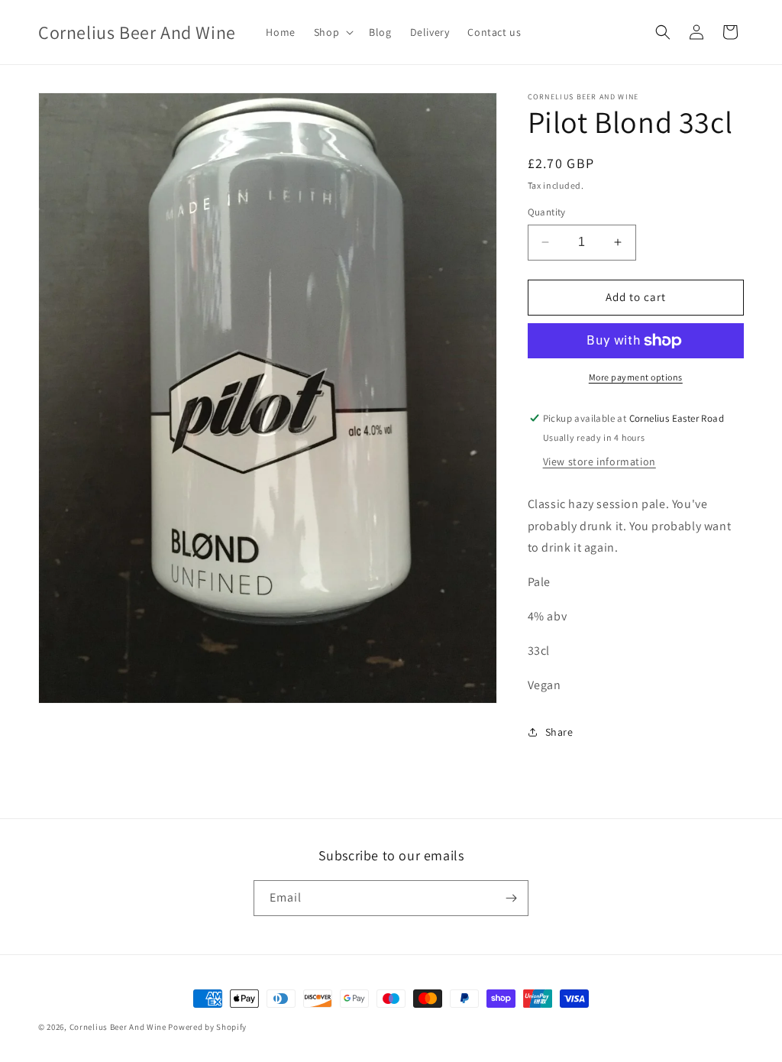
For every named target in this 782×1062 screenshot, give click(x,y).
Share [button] (559, 732)
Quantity (547, 212)
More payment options (636, 377)
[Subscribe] (511, 898)
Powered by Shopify (207, 1027)
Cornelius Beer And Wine (117, 1027)
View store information (599, 461)
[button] (332, 32)
